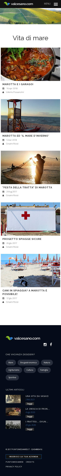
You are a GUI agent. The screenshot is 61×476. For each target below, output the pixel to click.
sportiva (12, 377)
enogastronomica (28, 362)
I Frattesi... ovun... (37, 421)
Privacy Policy (14, 466)
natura (47, 362)
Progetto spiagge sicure (21, 239)
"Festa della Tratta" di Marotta (27, 187)
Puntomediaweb (14, 462)
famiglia (44, 370)
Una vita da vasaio (37, 396)
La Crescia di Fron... (38, 409)
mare (10, 362)
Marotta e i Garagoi (17, 84)
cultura (30, 370)
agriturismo (13, 370)
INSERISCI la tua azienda (23, 456)
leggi (29, 403)
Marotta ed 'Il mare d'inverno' (25, 135)
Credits (30, 462)
